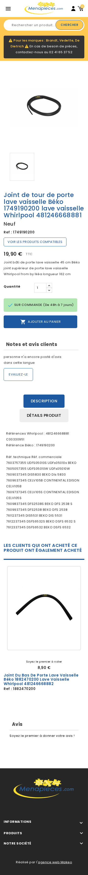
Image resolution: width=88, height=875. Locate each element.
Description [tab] (44, 401)
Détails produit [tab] (44, 415)
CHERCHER (69, 25)
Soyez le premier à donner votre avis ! (42, 735)
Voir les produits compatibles (35, 242)
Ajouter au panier (40, 322)
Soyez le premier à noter (44, 662)
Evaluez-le (18, 374)
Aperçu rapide (61, 642)
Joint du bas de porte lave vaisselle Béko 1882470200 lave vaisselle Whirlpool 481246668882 (41, 679)
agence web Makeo (55, 862)
